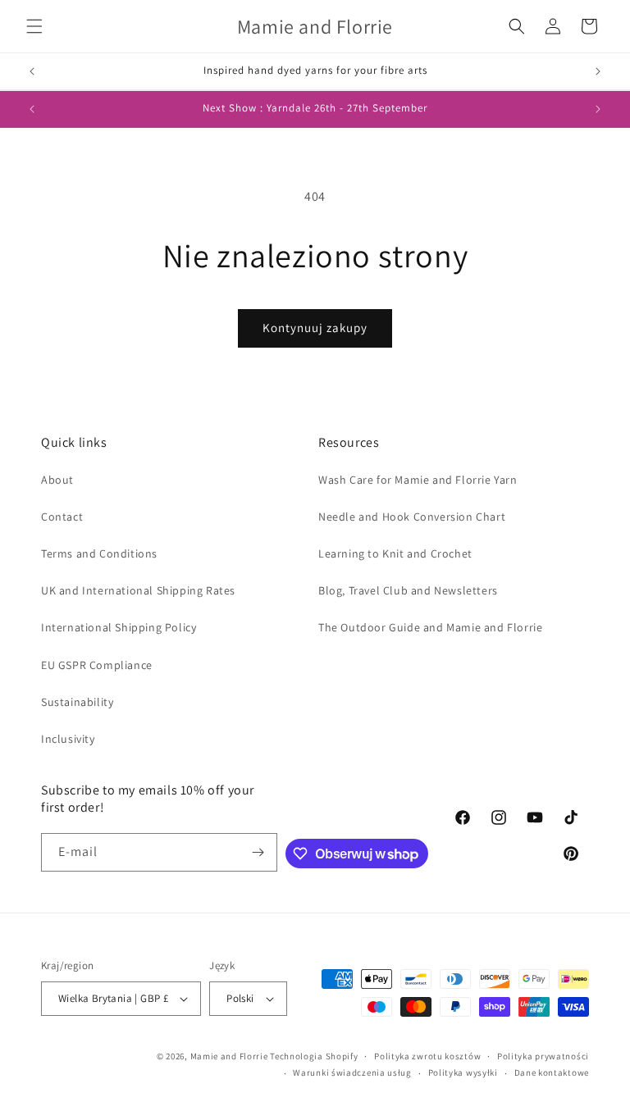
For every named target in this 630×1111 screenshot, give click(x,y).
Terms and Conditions (99, 553)
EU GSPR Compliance (97, 665)
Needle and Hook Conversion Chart (411, 516)
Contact (62, 516)
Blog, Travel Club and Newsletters (408, 590)
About (57, 479)
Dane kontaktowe (552, 1072)
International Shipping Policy (118, 627)
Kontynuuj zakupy (315, 327)
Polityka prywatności (543, 1056)
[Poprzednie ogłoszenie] (32, 71)
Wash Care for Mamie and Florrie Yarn (418, 479)
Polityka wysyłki (463, 1072)
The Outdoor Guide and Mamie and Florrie (430, 627)
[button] (34, 26)
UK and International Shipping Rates (138, 590)
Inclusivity (68, 738)
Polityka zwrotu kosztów (427, 1056)
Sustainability (77, 701)
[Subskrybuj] (258, 852)
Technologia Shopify (314, 1056)
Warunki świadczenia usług (352, 1072)
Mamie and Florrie (230, 1056)
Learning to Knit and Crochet (395, 553)
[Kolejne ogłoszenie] (598, 71)
